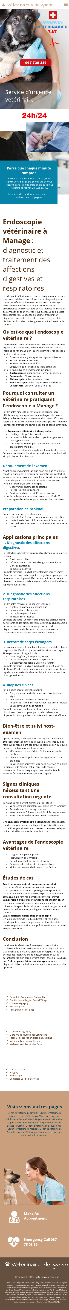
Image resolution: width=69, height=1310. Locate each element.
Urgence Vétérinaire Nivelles (23, 1113)
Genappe (34, 1122)
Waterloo (44, 1116)
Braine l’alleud (26, 1119)
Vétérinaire (12, 1119)
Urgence (55, 1116)
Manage (34, 1128)
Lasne (12, 1116)
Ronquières (45, 1132)
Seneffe (11, 1132)
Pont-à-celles (41, 1135)
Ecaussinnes (55, 1125)
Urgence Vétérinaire (51, 1113)
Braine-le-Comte (16, 1125)
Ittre (60, 1119)
